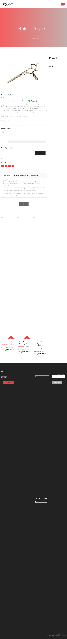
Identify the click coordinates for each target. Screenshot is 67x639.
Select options (8, 337)
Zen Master (9, 132)
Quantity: (4, 148)
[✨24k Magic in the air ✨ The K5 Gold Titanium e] (30, 383)
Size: (2, 140)
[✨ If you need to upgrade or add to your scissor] (30, 386)
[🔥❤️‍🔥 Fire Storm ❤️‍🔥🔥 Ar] (26, 386)
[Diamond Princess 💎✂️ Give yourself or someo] (22, 386)
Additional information (20, 175)
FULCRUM (63, 635)
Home (27, 38)
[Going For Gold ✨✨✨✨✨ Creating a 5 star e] (19, 383)
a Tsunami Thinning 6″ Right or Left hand (40, 343)
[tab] (6, 175)
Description (6, 175)
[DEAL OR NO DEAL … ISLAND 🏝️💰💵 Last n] (19, 386)
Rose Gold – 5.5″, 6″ (8, 342)
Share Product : (6, 163)
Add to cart (40, 153)
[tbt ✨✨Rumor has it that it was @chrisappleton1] (22, 383)
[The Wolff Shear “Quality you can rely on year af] (26, 383)
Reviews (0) (34, 175)
